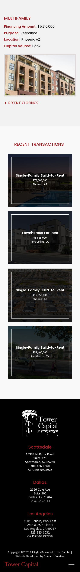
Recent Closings (23, 103)
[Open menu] (71, 564)
